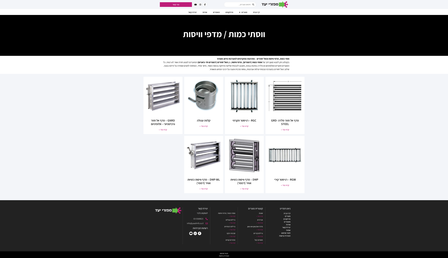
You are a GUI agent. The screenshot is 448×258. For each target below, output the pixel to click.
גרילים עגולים (230, 220)
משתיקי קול (259, 240)
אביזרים (260, 220)
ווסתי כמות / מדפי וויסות (226, 213)
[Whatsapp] (195, 233)
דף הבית (256, 12)
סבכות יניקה (231, 233)
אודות (205, 12)
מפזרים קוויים (230, 240)
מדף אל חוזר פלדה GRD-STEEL (285, 122)
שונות (261, 213)
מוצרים (287, 216)
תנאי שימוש (285, 233)
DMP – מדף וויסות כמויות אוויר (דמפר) (244, 181)
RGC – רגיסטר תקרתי (244, 120)
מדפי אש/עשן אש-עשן (255, 226)
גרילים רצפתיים (229, 226)
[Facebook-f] (205, 4)
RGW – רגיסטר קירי (285, 179)
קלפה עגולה (203, 120)
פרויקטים (286, 219)
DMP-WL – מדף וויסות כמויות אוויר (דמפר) (203, 181)
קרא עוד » (285, 129)
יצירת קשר (192, 12)
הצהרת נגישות (284, 236)
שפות (288, 230)
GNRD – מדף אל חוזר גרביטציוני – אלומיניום (163, 122)
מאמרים (287, 222)
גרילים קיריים (258, 233)
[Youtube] (191, 233)
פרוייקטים (229, 12)
